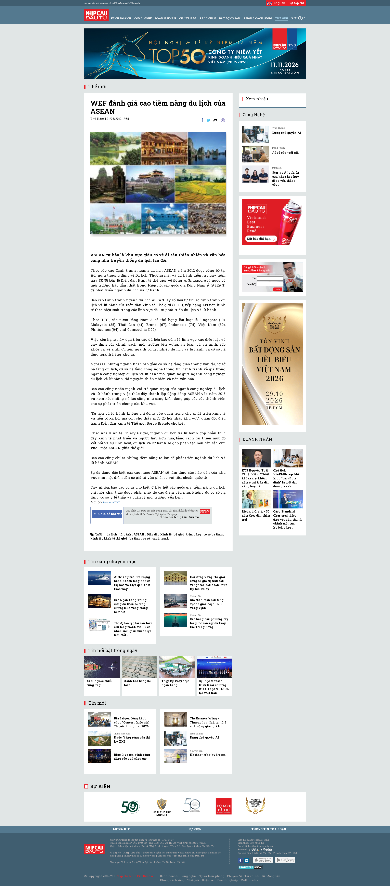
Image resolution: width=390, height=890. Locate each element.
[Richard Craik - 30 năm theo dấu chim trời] (256, 499)
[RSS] (215, 120)
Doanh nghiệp (227, 880)
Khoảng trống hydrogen (207, 755)
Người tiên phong (211, 876)
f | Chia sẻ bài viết (108, 514)
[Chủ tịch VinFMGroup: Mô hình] (288, 458)
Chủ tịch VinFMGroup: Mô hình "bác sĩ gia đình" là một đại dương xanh (286, 478)
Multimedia (249, 880)
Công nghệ (188, 876)
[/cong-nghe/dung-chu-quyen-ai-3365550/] (255, 134)
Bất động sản (229, 18)
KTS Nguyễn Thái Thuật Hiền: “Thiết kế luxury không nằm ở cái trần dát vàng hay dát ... (255, 478)
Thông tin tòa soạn (268, 829)
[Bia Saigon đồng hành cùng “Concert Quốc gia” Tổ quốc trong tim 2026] (99, 719)
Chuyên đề (187, 18)
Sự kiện (100, 786)
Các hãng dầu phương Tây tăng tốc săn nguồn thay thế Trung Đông (209, 623)
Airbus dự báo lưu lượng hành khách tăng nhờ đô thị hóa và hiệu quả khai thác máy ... (132, 583)
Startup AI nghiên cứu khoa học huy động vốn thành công (285, 178)
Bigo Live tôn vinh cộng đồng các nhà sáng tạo (132, 757)
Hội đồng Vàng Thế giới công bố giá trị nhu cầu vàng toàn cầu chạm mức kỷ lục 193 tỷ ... (208, 583)
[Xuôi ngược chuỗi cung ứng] (102, 667)
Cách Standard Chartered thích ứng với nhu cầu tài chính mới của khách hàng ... (287, 519)
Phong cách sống (172, 880)
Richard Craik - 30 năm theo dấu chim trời (256, 515)
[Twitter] (208, 120)
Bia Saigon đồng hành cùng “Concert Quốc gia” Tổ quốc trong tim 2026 (132, 722)
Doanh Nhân (165, 18)
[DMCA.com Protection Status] (250, 866)
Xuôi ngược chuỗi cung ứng (100, 683)
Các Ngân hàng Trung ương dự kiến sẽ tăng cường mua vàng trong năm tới (131, 606)
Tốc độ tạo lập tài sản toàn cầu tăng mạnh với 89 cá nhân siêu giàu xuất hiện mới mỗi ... (133, 629)
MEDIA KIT (121, 829)
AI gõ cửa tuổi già (285, 153)
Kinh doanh (169, 876)
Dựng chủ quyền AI (204, 737)
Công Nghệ (143, 18)
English (278, 3)
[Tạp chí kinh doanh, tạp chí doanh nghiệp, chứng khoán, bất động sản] (96, 15)
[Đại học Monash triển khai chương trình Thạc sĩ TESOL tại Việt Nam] (214, 667)
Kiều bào (208, 880)
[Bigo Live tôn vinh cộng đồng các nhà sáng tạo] (99, 756)
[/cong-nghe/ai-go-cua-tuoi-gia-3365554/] (255, 154)
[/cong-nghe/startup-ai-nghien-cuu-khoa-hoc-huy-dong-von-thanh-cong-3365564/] (255, 173)
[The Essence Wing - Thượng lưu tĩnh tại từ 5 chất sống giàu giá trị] (175, 719)
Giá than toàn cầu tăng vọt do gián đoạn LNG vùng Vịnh (206, 604)
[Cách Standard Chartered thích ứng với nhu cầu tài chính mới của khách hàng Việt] (288, 499)
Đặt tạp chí (296, 3)
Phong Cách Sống (258, 18)
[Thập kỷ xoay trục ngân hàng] (177, 667)
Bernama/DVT (111, 502)
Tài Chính (207, 18)
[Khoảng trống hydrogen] (175, 756)
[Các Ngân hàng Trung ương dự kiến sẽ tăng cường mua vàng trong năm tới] (99, 601)
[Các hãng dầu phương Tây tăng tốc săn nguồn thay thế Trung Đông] (175, 620)
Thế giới (281, 18)
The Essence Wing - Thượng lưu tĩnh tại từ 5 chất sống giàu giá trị (208, 722)
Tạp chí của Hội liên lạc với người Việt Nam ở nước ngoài (112, 3)
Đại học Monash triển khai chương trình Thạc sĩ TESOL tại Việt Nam (214, 687)
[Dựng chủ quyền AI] (175, 738)
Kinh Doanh (121, 18)
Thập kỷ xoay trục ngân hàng (175, 683)
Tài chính (252, 876)
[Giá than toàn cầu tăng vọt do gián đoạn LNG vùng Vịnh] (175, 601)
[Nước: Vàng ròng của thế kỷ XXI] (99, 738)
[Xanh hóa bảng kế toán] (139, 667)
